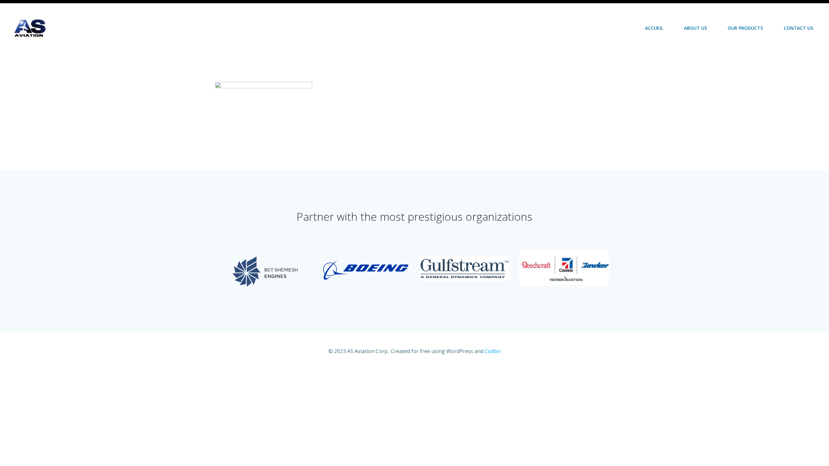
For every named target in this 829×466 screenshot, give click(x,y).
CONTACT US (798, 28)
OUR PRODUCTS (745, 28)
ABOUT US (695, 28)
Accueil (654, 28)
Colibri (493, 351)
